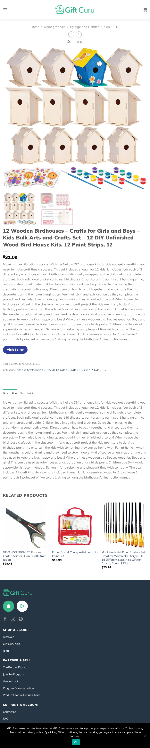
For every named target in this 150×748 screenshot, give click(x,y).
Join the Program (13, 674)
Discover (8, 637)
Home (35, 27)
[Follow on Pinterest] (21, 619)
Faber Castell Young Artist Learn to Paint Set (74, 554)
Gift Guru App (11, 644)
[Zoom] (8, 185)
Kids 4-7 (88, 369)
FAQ (5, 718)
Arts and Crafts (25, 369)
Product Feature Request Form (21, 695)
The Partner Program (16, 667)
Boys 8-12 (53, 369)
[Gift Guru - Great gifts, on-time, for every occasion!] (75, 9)
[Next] (139, 118)
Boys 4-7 (40, 369)
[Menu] (5, 9)
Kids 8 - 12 (111, 27)
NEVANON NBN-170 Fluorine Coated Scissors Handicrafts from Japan (24, 556)
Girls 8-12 (76, 369)
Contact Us (9, 712)
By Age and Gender (84, 27)
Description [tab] (10, 393)
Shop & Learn (15, 630)
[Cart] (145, 9)
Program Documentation (18, 688)
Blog (6, 651)
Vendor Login (11, 681)
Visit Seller (15, 349)
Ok (76, 742)
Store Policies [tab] (28, 393)
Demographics (54, 27)
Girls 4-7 (65, 369)
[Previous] (10, 118)
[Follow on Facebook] (5, 619)
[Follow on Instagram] (13, 619)
